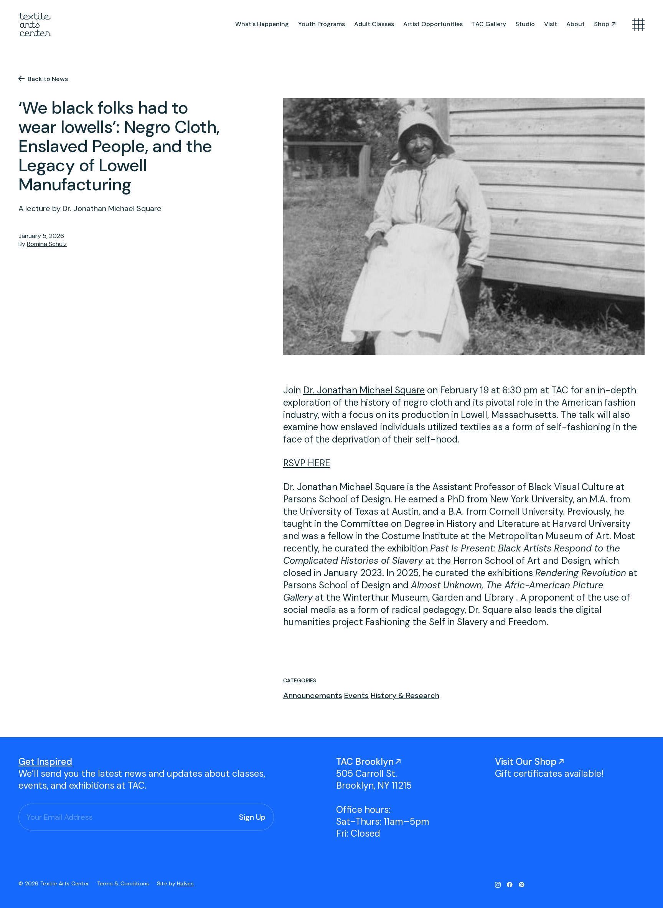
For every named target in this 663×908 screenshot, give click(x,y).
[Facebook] (510, 885)
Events (356, 695)
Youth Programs (321, 24)
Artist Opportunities (433, 24)
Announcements (312, 695)
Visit (550, 24)
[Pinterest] (521, 885)
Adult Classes (374, 24)
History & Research (405, 695)
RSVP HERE (306, 463)
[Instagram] (498, 885)
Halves (185, 883)
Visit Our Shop (526, 762)
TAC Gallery (489, 24)
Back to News (48, 79)
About (575, 24)
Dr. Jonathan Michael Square (364, 390)
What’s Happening (262, 24)
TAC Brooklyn (365, 762)
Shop (601, 24)
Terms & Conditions (124, 883)
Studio (525, 24)
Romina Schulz (47, 244)
